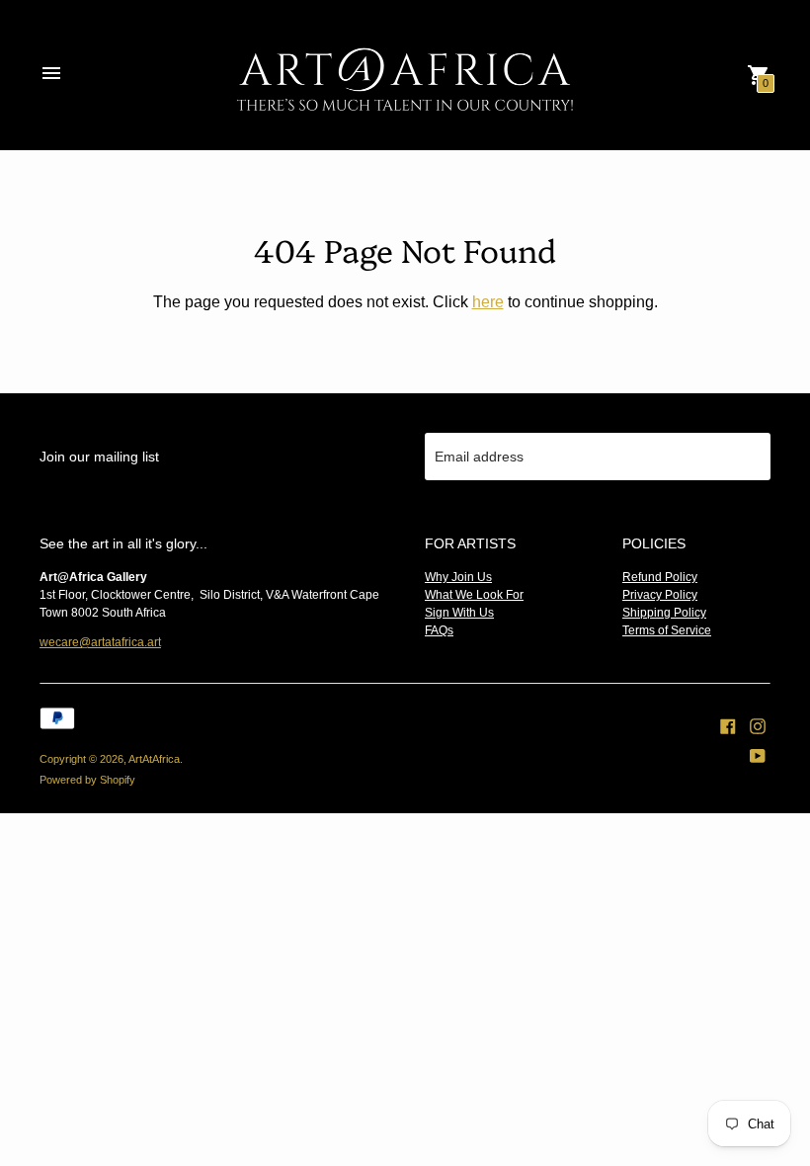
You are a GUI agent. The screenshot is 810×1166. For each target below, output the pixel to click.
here (488, 301)
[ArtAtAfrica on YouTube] (758, 755)
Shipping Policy (664, 613)
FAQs (439, 630)
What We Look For (474, 595)
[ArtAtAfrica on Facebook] (728, 725)
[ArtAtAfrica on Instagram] (758, 725)
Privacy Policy (659, 595)
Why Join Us (458, 577)
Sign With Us (459, 613)
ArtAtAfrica (154, 759)
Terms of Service (666, 630)
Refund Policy (659, 577)
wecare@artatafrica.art (100, 642)
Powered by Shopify (87, 780)
